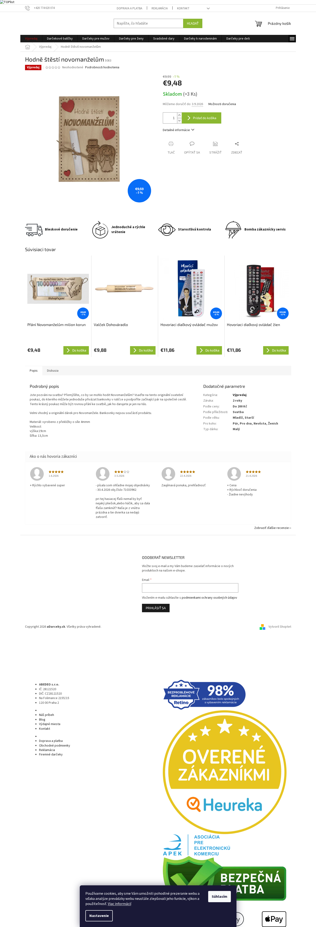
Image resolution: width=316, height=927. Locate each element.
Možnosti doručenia (222, 104)
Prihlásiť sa (156, 608)
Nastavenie (99, 915)
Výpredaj (240, 395)
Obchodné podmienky (54, 745)
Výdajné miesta (49, 724)
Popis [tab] (34, 370)
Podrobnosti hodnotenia (102, 67)
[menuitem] (31, 38)
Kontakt (183, 8)
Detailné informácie (176, 130)
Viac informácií (119, 903)
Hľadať (193, 23)
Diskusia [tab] (52, 370)
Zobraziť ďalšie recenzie (271, 528)
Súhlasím (219, 896)
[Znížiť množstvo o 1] (179, 120)
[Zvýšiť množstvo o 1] (179, 115)
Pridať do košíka (204, 118)
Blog (42, 719)
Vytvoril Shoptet (280, 626)
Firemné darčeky (51, 754)
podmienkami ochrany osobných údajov (209, 597)
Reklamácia (160, 8)
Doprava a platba (129, 8)
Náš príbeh (46, 715)
